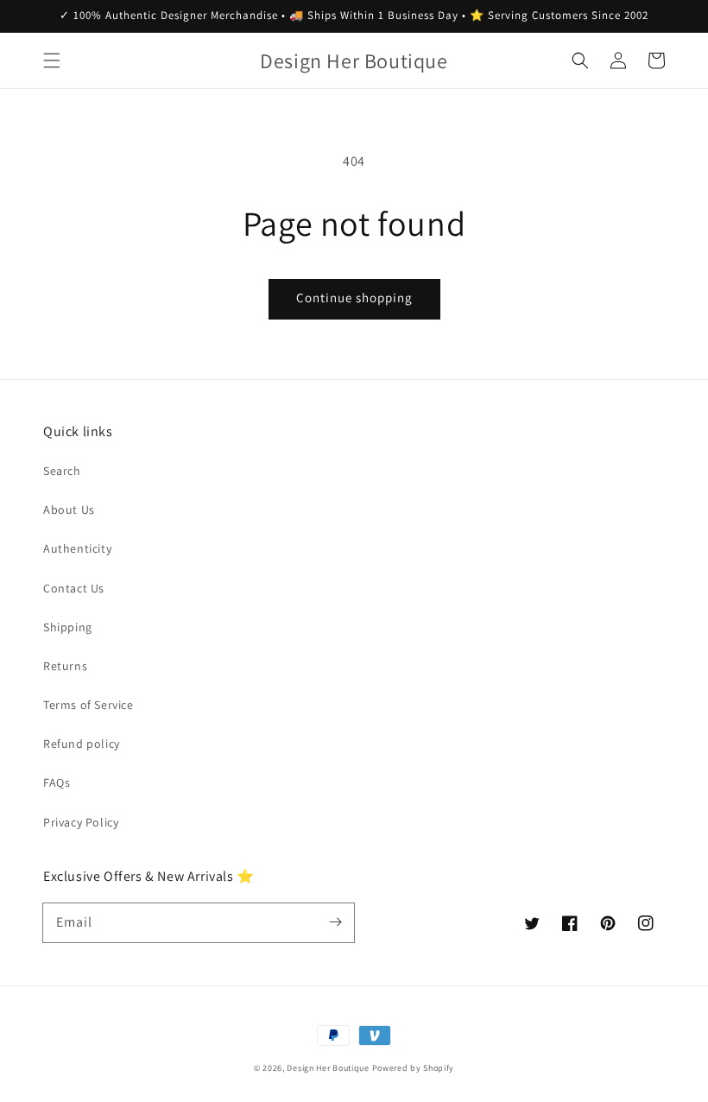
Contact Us (73, 588)
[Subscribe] (335, 922)
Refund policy (81, 743)
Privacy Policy (80, 822)
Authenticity (77, 548)
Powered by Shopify (413, 1068)
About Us (69, 509)
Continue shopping (354, 297)
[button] (52, 60)
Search (62, 470)
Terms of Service (88, 704)
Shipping (67, 627)
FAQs (56, 782)
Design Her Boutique (328, 1068)
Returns (65, 666)
